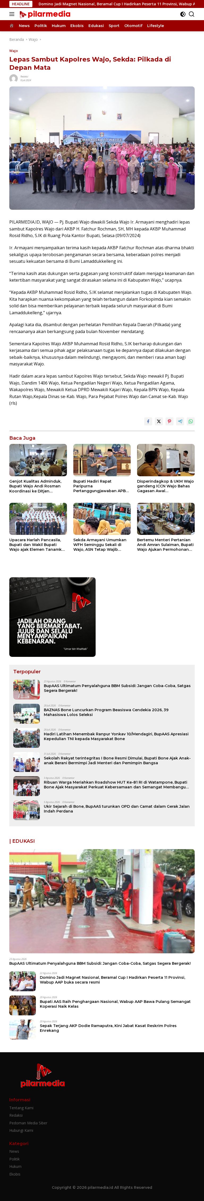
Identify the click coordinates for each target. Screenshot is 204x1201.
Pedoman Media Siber (28, 1122)
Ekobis (14, 1174)
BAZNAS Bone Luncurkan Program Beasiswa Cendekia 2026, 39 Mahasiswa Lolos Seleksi (106, 712)
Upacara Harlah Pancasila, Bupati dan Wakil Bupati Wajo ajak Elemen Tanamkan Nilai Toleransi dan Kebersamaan (38, 545)
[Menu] (12, 14)
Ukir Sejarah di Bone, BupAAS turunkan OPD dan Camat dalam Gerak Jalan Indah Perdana (117, 809)
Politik (14, 1158)
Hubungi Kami (21, 1130)
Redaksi (24, 76)
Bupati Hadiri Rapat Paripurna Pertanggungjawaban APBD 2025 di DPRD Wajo (101, 486)
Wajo (13, 50)
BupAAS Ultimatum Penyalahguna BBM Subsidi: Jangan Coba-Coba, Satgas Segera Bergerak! (117, 688)
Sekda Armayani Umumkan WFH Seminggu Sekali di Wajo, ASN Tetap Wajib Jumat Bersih (99, 545)
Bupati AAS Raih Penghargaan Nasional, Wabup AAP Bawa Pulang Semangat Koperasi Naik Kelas (115, 1004)
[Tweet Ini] (159, 421)
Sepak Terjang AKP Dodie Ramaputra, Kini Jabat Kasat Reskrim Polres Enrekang (108, 1028)
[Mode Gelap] (183, 14)
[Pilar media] (44, 14)
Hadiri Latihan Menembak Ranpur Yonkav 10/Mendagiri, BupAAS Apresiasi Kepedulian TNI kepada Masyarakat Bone (116, 736)
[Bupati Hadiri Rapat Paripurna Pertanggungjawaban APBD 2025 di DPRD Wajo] (102, 460)
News (14, 1151)
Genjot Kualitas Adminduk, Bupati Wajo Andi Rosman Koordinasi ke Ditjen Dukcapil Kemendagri (35, 486)
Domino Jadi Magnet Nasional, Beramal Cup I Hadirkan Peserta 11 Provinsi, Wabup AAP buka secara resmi (112, 980)
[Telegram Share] (180, 421)
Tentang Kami (21, 1107)
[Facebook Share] (148, 421)
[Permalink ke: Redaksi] (13, 78)
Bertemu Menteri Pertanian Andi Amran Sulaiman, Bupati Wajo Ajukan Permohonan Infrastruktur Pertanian (165, 545)
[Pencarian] (192, 14)
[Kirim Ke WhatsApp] (191, 421)
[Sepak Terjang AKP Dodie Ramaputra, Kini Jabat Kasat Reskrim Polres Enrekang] (22, 1030)
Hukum (15, 1166)
